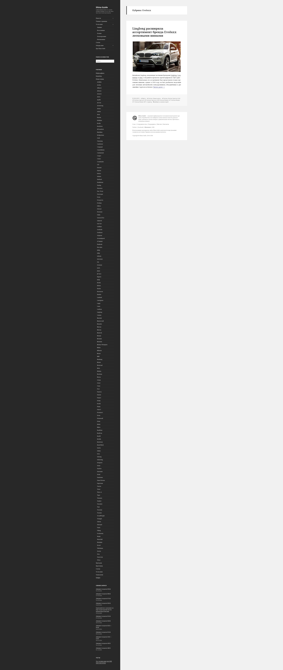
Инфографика (100, 73)
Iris (98, 262)
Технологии (99, 575)
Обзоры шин (99, 45)
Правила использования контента (155, 132)
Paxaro (99, 398)
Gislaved (99, 221)
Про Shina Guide (100, 48)
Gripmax (99, 235)
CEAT (98, 138)
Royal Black (100, 445)
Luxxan (99, 315)
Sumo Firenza (101, 480)
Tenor (98, 489)
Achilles (99, 82)
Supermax (100, 483)
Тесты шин (99, 24)
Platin (98, 406)
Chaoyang (100, 141)
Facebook (140, 127)
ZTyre (98, 560)
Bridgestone (100, 135)
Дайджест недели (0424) (103, 621)
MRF (98, 356)
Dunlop (99, 185)
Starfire (99, 468)
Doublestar (100, 182)
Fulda (98, 215)
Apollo (99, 100)
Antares (99, 94)
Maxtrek (99, 333)
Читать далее (159, 87)
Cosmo (99, 159)
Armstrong (100, 105)
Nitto (98, 368)
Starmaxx (100, 471)
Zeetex (99, 551)
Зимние (99, 27)
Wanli (98, 536)
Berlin (99, 123)
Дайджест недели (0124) (103, 632)
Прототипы (99, 566)
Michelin (99, 341)
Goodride (99, 229)
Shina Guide (102, 7)
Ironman (99, 265)
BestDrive (100, 126)
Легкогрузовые (101, 36)
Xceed (99, 545)
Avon (98, 114)
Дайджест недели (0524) (103, 616)
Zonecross (100, 557)
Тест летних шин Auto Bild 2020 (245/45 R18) (104, 662)
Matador (99, 324)
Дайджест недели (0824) (103, 594)
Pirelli (99, 403)
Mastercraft (100, 321)
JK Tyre (99, 274)
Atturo (99, 108)
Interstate (100, 259)
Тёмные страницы (101, 21)
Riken (98, 427)
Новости (98, 18)
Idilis (98, 253)
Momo (99, 353)
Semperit (99, 462)
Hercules (99, 247)
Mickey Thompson (102, 344)
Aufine (99, 111)
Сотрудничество (142, 124)
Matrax (99, 327)
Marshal (99, 318)
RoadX (99, 436)
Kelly (98, 280)
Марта (144, 98)
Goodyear (100, 232)
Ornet (98, 383)
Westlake (99, 542)
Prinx (98, 421)
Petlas (98, 400)
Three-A (99, 492)
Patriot (99, 395)
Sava (98, 454)
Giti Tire (99, 223)
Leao (179, 75)
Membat (99, 339)
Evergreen (100, 200)
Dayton (99, 170)
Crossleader (100, 162)
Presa (98, 415)
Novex (99, 377)
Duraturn (99, 188)
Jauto (98, 268)
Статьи (98, 42)
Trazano (99, 513)
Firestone (99, 212)
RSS (153, 127)
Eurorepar (100, 194)
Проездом (99, 563)
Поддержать (152, 124)
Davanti (99, 167)
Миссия (159, 124)
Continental (100, 153)
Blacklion (99, 132)
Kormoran (100, 291)
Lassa (98, 306)
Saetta (99, 448)
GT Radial (99, 241)
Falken (99, 206)
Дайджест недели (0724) (103, 598)
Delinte (99, 176)
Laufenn (99, 309)
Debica (99, 173)
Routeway (100, 442)
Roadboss (99, 430)
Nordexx (99, 374)
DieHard (99, 179)
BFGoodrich (100, 129)
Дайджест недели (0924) (103, 589)
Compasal (100, 147)
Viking (99, 530)
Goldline (99, 226)
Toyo (98, 507)
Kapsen (99, 277)
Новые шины (100, 79)
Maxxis (99, 336)
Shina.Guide (143, 135)
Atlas (141, 78)
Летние (99, 33)
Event (98, 197)
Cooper (99, 156)
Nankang (99, 359)
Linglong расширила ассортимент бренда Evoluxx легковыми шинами (154, 31)
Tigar (98, 495)
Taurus (99, 486)
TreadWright (101, 516)
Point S (99, 409)
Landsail (99, 297)
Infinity (99, 256)
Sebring (99, 457)
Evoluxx (99, 203)
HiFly (98, 250)
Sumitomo (100, 477)
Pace (98, 389)
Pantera (99, 392)
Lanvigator (100, 300)
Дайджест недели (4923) (103, 643)
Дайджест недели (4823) (103, 648)
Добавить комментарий (161, 102)
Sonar (98, 465)
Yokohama (100, 548)
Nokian (99, 371)
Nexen (99, 362)
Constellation (100, 150)
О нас (134, 124)
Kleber (99, 285)
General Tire (100, 218)
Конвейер (99, 76)
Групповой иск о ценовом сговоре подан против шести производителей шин (105, 609)
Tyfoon (99, 521)
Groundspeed (101, 238)
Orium (99, 380)
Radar (98, 424)
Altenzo (99, 91)
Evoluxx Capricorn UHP (153, 100)
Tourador (99, 504)
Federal (99, 209)
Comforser (100, 144)
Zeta (98, 554)
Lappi (98, 303)
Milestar (99, 350)
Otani (98, 386)
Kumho (99, 294)
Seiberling (100, 460)
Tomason (99, 498)
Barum (99, 117)
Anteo (98, 97)
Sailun (99, 451)
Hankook (99, 244)
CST (98, 164)
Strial (98, 474)
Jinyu (98, 271)
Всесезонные (101, 30)
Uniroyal (99, 524)
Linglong (99, 312)
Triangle (99, 519)
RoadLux (99, 433)
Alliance (99, 88)
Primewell (100, 418)
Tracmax (99, 510)
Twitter (134, 127)
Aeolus (99, 85)
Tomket (99, 501)
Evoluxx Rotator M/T (140, 102)
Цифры (98, 578)
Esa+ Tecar (100, 191)
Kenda (99, 282)
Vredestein (100, 533)
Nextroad (99, 365)
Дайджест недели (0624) (103, 603)
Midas (98, 347)
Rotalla (99, 439)
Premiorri (100, 412)
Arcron (99, 102)
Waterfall (99, 539)
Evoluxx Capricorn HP (140, 100)
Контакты (166, 124)
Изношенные (101, 39)
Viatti (98, 527)
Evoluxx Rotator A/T (165, 100)
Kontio (99, 288)
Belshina (99, 120)
